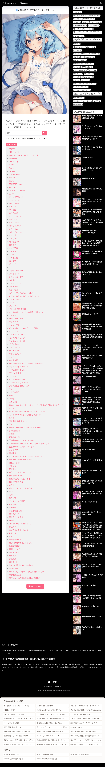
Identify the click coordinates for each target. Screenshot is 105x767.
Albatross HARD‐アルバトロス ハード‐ (24, 155)
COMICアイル (14, 162)
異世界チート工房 (16, 517)
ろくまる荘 (13, 287)
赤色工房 (12, 559)
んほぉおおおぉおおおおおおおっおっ (24, 296)
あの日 (11, 194)
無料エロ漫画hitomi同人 (45, 754)
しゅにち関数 (14, 223)
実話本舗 (12, 453)
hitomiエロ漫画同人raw (11, 754)
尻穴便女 (12, 469)
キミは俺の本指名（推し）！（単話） (17, 706)
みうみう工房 (14, 274)
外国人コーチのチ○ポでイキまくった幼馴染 (26, 428)
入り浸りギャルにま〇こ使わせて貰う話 (25, 415)
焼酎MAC (12, 498)
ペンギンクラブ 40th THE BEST (48, 736)
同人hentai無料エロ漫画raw (15, 3)
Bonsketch (13, 158)
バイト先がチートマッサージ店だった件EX (26, 363)
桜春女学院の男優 (16, 482)
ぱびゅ (11, 255)
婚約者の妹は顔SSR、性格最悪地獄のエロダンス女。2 (86, 710)
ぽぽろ (11, 267)
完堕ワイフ (13, 450)
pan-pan (12, 178)
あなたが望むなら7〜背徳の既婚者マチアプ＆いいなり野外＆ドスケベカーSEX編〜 (53, 718)
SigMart (12, 181)
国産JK (12, 424)
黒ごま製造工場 (15, 575)
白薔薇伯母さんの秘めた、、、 (21, 524)
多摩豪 (11, 434)
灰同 (11, 495)
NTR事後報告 (14, 174)
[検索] (44, 133)
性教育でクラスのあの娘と (19, 479)
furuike (11, 168)
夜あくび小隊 (14, 437)
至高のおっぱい (15, 549)
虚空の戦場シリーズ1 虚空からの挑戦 (83, 731)
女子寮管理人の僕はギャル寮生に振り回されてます (29, 444)
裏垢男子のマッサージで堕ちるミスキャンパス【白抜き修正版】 (86, 740)
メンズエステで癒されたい (19, 386)
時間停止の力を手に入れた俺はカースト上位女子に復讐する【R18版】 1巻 (19, 744)
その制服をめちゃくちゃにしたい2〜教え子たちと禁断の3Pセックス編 (53, 714)
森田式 (11, 485)
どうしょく (13, 239)
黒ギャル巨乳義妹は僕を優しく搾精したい (25, 578)
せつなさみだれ (15, 226)
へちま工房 (13, 258)
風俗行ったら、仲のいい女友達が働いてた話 (26, 572)
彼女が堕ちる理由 (16, 476)
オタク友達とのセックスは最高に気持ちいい (26, 312)
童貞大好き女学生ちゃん (18, 530)
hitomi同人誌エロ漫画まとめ (13, 759)
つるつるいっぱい (16, 232)
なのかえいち (14, 242)
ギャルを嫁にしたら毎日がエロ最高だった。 (26, 328)
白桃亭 (11, 520)
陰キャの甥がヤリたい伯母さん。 (22, 565)
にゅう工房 (13, 248)
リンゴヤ (12, 389)
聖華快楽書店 (14, 546)
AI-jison (12, 149)
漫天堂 (11, 492)
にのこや (12, 245)
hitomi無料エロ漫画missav (79, 754)
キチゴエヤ (13, 322)
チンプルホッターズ (17, 341)
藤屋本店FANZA (15, 552)
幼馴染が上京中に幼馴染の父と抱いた (50, 710)
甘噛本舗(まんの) (16, 511)
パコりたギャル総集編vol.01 (80, 714)
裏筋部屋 (12, 556)
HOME (53, 682)
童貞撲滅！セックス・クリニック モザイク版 (86, 723)
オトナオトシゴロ (16, 315)
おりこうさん (14, 203)
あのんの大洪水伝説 (17, 191)
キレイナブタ (14, 325)
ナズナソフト (14, 351)
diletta (11, 165)
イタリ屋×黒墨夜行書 (17, 309)
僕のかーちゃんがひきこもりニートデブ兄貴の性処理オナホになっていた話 (87, 93)
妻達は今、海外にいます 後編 (14, 714)
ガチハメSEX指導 (16, 319)
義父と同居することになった (20, 543)
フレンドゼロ (14, 376)
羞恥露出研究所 (15, 540)
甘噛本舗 (12, 508)
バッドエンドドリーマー (18, 367)
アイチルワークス (16, 299)
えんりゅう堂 (14, 200)
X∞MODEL (13, 187)
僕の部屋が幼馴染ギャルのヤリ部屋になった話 (27, 411)
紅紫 (11, 536)
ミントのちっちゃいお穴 (18, 383)
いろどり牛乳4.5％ (16, 197)
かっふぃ (12, 206)
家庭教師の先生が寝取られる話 (21, 460)
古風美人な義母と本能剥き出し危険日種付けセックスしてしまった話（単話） (86, 718)
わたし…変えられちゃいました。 (22, 293)
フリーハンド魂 (15, 373)
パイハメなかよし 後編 (11, 723)
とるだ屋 (12, 235)
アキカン (12, 303)
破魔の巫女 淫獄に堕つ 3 (45, 706)
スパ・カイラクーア (17, 335)
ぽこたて (12, 264)
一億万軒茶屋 (14, 392)
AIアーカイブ (14, 152)
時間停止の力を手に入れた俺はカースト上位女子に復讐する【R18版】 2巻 (53, 744)
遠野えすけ (13, 562)
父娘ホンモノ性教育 (17, 501)
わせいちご (13, 290)
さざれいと (13, 219)
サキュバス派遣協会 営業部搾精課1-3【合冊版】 (86, 736)
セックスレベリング (17, 338)
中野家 (11, 399)
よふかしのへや (15, 283)
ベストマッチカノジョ (18, 379)
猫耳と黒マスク (15, 504)
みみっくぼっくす (16, 277)
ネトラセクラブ (15, 354)
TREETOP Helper (16, 184)
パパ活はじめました (17, 370)
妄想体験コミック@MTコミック (21, 447)
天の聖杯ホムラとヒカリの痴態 (21, 440)
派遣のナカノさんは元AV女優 (20, 488)
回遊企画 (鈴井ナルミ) (18, 421)
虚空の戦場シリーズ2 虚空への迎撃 (16, 736)
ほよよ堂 (12, 261)
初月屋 (11, 418)
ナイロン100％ (15, 347)
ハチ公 (11, 357)
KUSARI (12, 171)
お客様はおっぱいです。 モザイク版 (49, 723)
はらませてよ (14, 251)
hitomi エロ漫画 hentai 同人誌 (47, 759)
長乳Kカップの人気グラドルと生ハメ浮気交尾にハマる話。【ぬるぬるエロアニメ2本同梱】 (86, 706)
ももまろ (12, 280)
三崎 (11, 396)
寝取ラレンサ (14, 463)
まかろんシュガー (16, 271)
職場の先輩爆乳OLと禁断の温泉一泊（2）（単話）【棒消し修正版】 (53, 740)
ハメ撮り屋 (13, 360)
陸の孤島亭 (13, 568)
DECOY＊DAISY (9, 710)
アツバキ (12, 306)
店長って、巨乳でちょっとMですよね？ (24, 472)
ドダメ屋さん (14, 344)
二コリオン (13, 402)
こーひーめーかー (16, 216)
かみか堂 (12, 210)
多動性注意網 (14, 431)
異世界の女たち (15, 514)
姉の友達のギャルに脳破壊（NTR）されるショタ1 (19, 718)
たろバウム (13, 229)
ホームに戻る (36, 586)
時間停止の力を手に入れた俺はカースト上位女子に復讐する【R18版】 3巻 (86, 744)
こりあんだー (14, 213)
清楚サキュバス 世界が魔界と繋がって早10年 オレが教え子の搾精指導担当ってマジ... (19, 740)
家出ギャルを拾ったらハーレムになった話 (25, 456)
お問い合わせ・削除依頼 (52, 686)
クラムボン (13, 331)
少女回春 (12, 466)
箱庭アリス (13, 533)
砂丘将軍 (12, 527)
